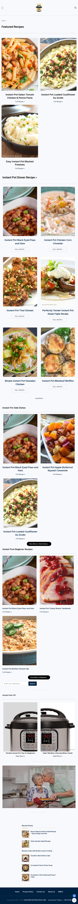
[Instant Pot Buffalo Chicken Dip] (19, 617)
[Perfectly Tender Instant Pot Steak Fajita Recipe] (58, 258)
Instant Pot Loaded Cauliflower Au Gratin (58, 96)
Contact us (41, 892)
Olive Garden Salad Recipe (41, 841)
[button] (2, 8)
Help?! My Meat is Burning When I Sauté (57, 753)
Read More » (20, 756)
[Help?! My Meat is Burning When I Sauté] (58, 703)
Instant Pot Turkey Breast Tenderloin (55, 608)
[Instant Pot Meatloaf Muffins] (58, 329)
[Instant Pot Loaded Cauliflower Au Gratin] (58, 39)
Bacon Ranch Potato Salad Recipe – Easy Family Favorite (43, 832)
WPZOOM (67, 900)
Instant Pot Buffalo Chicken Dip (15, 669)
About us (51, 892)
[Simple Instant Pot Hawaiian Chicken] (20, 329)
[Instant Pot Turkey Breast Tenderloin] (57, 557)
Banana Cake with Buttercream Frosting (37, 851)
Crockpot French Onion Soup (41, 865)
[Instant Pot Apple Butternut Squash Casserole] (58, 415)
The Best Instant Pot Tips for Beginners (20, 753)
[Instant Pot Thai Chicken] (20, 258)
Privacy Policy (28, 892)
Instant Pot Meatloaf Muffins (58, 380)
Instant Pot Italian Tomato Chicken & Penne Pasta (20, 96)
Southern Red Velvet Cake (40, 856)
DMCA (60, 892)
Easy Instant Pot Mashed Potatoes (20, 163)
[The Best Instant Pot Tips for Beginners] (20, 703)
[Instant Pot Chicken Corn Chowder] (58, 188)
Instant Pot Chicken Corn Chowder (58, 242)
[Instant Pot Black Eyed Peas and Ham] (20, 188)
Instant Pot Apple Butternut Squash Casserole (57, 469)
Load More (39, 398)
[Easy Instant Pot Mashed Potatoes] (20, 106)
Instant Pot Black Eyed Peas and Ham (20, 242)
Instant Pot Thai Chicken (20, 310)
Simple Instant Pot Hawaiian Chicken (20, 382)
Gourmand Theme (55, 900)
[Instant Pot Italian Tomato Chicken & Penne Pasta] (20, 39)
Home (4, 21)
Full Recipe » (19, 101)
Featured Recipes (13, 26)
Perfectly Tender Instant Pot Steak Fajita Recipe (58, 312)
